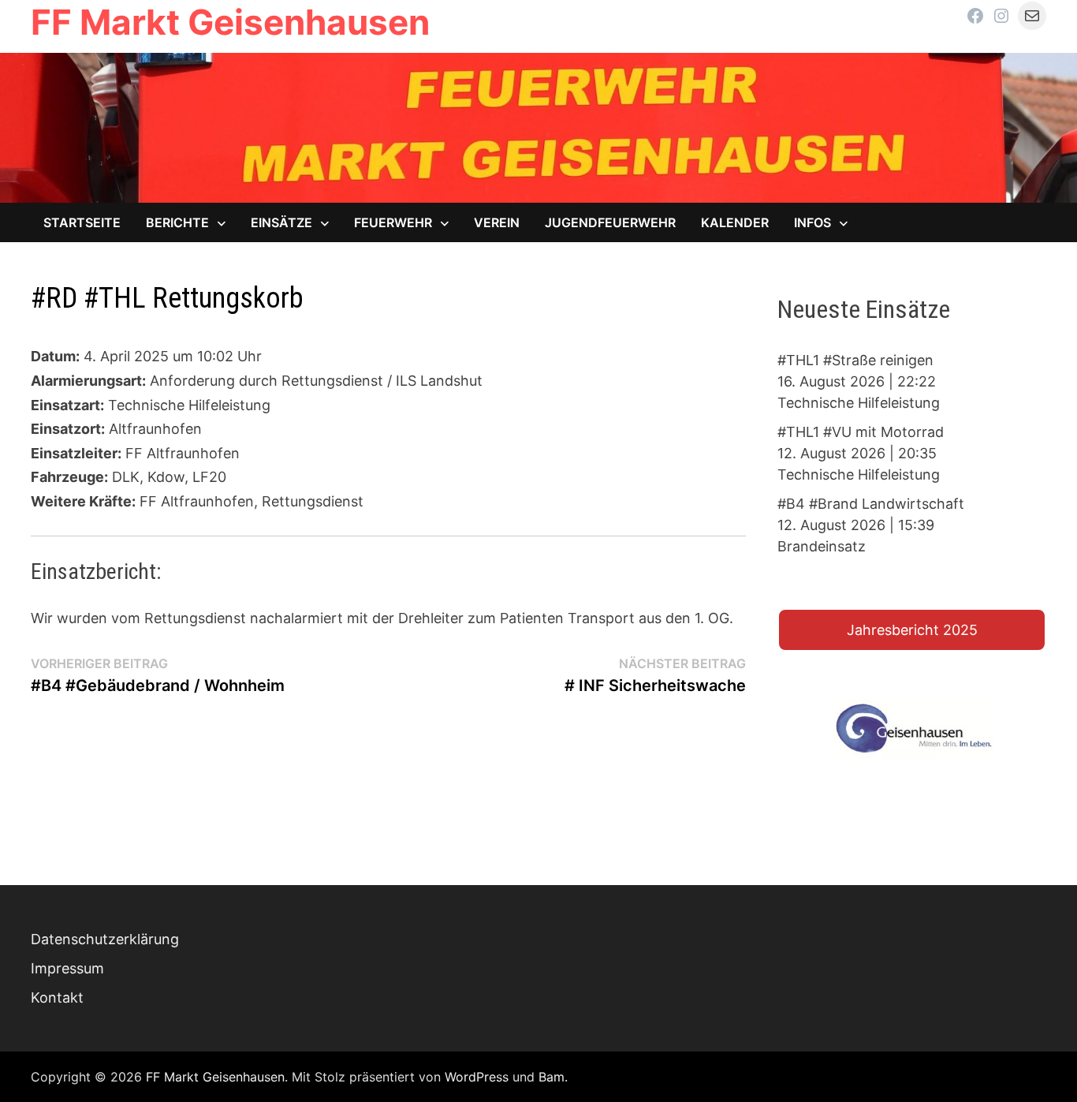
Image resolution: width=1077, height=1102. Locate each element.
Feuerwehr (393, 222)
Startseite (82, 222)
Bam (551, 1077)
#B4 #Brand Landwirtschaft (870, 503)
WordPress (477, 1077)
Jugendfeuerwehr (610, 222)
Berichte (177, 222)
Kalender (735, 222)
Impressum (67, 968)
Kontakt (57, 997)
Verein (497, 222)
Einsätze (281, 222)
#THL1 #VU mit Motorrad (860, 432)
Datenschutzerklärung (105, 939)
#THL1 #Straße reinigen (855, 360)
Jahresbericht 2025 (912, 630)
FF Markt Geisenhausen (230, 22)
